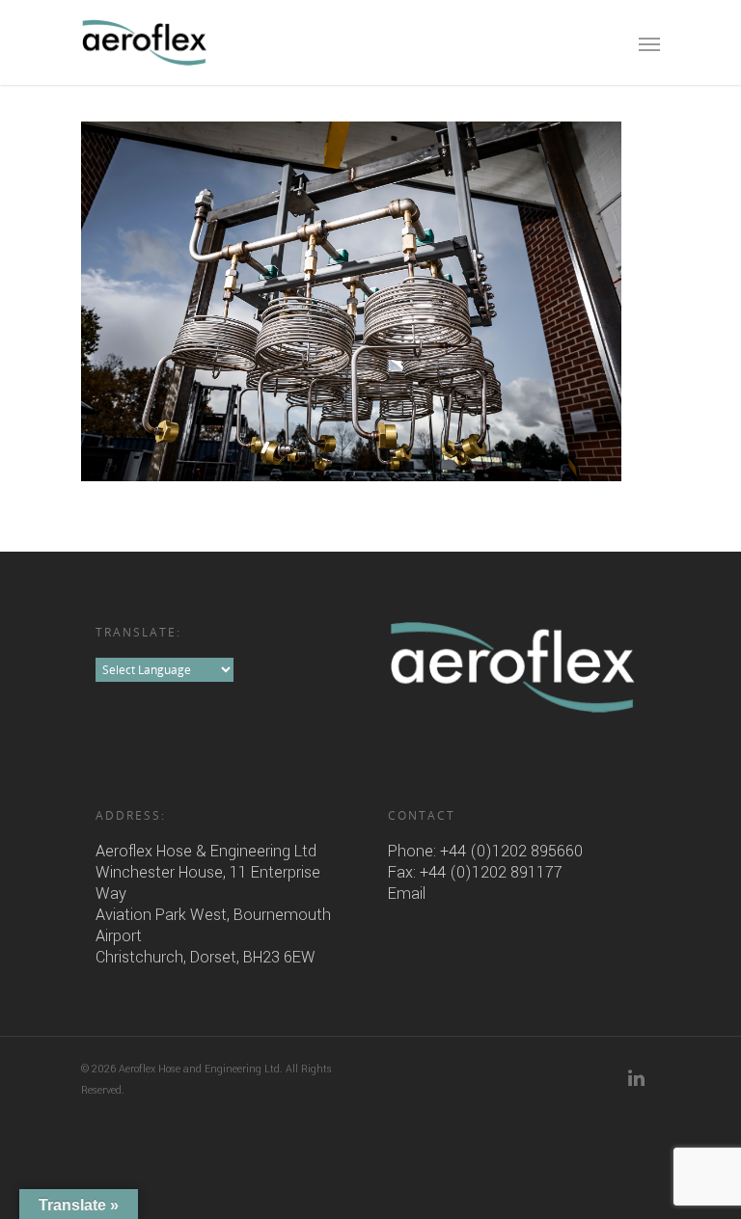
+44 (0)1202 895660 (511, 851)
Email (406, 893)
